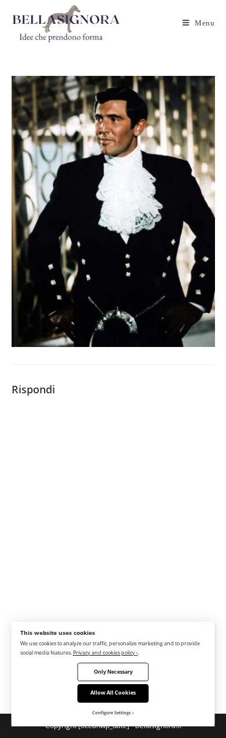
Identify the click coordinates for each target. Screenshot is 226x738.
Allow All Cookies (113, 692)
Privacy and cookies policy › (105, 652)
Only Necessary (113, 671)
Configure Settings (111, 712)
